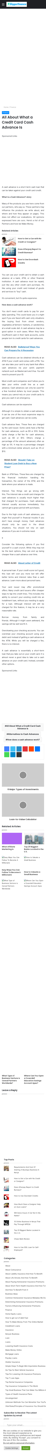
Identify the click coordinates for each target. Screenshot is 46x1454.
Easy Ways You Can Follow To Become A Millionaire (11, 872)
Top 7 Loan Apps (12, 1378)
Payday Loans (11, 1358)
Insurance (9, 1330)
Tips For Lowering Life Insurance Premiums (23, 1374)
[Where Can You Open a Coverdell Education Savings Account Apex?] (34, 976)
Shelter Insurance (12, 1362)
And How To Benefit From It (16, 1290)
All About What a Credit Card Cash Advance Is (23, 727)
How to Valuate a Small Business (32, 873)
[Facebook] (6, 749)
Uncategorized (11, 1398)
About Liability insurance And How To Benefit (23, 1274)
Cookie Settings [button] (11, 1448)
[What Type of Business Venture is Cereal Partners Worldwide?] (12, 976)
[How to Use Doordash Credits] (9, 262)
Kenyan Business (12, 1334)
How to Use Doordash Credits (26, 1196)
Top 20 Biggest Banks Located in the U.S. (34, 849)
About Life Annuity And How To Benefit (21, 1278)
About (7, 1266)
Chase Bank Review (22, 1239)
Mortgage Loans (12, 1354)
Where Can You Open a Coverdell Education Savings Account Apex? (34, 1079)
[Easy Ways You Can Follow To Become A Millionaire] (12, 862)
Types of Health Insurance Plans (18, 1394)
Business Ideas (11, 1294)
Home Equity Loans (13, 1314)
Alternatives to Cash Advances (23, 734)
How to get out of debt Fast (16, 1318)
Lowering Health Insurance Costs (19, 1346)
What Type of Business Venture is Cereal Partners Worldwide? (11, 1079)
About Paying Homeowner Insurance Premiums (24, 1282)
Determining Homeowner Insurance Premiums (24, 1302)
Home (5, 107)
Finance (13, 107)
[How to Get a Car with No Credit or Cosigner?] (9, 241)
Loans (7, 1342)
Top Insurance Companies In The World (21, 1386)
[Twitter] (12, 749)
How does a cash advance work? (23, 739)
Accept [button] (26, 1448)
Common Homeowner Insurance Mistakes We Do (25, 1298)
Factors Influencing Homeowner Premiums (22, 1306)
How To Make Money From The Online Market (24, 1322)
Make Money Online (13, 1350)
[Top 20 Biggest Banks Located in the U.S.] (34, 838)
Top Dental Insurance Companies (19, 1382)
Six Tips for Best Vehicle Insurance (19, 1370)
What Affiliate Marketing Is (8, 847)
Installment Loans (12, 1326)
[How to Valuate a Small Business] (34, 863)
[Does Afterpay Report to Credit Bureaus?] (9, 251)
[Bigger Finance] (16, 4)
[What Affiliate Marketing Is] (12, 838)
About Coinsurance (13, 1270)
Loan (7, 1338)
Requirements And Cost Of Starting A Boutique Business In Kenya (26, 1170)
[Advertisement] (23, 33)
